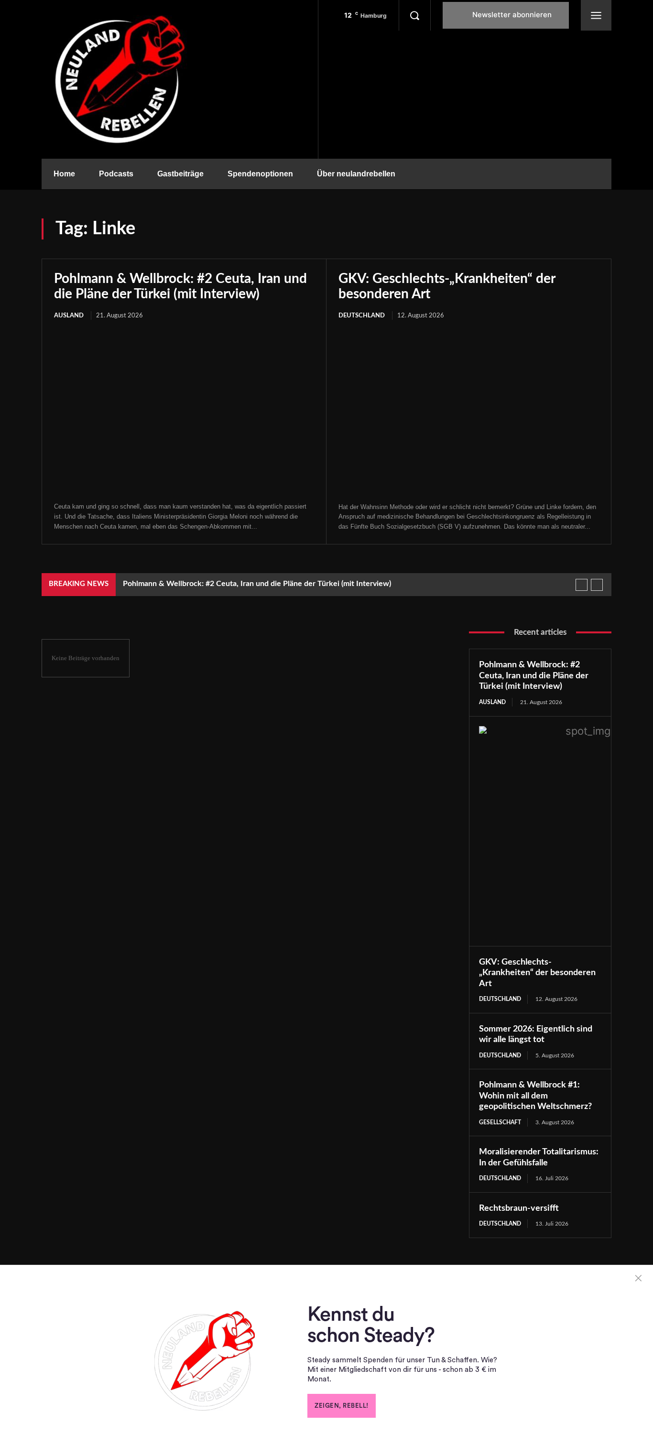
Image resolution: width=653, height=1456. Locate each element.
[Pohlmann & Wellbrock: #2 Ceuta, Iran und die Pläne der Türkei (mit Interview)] (184, 412)
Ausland (69, 316)
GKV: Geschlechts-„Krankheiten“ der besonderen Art (537, 973)
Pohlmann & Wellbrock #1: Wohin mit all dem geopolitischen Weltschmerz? (535, 1096)
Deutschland (361, 316)
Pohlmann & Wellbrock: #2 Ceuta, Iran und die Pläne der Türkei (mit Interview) (257, 583)
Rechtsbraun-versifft (519, 1208)
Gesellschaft (500, 1122)
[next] (597, 585)
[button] (414, 15)
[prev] (582, 585)
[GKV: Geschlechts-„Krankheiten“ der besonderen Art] (468, 412)
